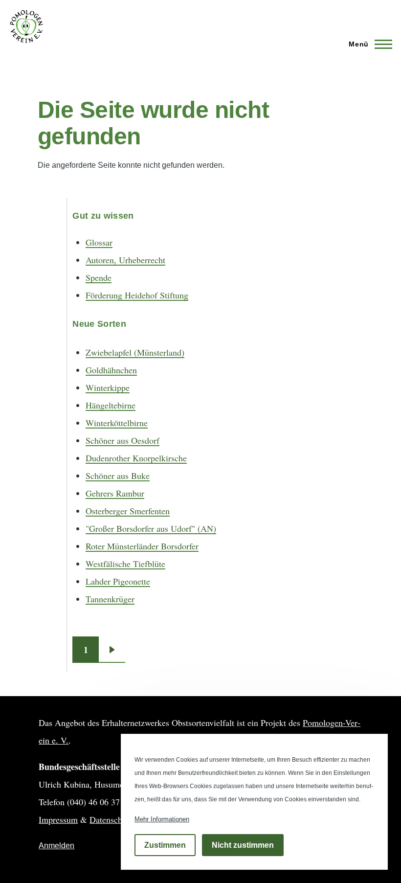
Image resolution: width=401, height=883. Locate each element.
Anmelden (56, 845)
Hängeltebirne (110, 405)
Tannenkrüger (110, 599)
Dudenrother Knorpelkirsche (136, 458)
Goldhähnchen (111, 370)
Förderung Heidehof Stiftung (137, 295)
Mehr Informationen (161, 819)
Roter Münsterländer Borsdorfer (142, 546)
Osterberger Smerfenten (128, 511)
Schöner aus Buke (118, 475)
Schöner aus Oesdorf (122, 440)
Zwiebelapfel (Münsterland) (135, 352)
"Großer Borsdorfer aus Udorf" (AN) (151, 528)
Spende (98, 277)
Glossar (99, 242)
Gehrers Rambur (115, 493)
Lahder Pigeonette (118, 581)
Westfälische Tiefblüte (125, 563)
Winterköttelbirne (117, 423)
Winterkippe (108, 387)
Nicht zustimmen (243, 845)
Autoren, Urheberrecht (125, 260)
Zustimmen (165, 845)
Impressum (58, 819)
